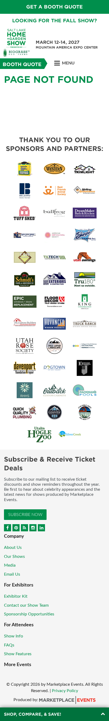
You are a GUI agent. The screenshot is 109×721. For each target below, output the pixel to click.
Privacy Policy (65, 691)
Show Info (13, 636)
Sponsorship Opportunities (29, 614)
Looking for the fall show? (54, 20)
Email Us (12, 574)
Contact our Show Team (26, 605)
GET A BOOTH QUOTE (54, 7)
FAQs (9, 645)
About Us (13, 547)
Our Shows (14, 556)
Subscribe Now (25, 514)
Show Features (17, 654)
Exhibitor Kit (16, 596)
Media (10, 565)
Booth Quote (22, 64)
